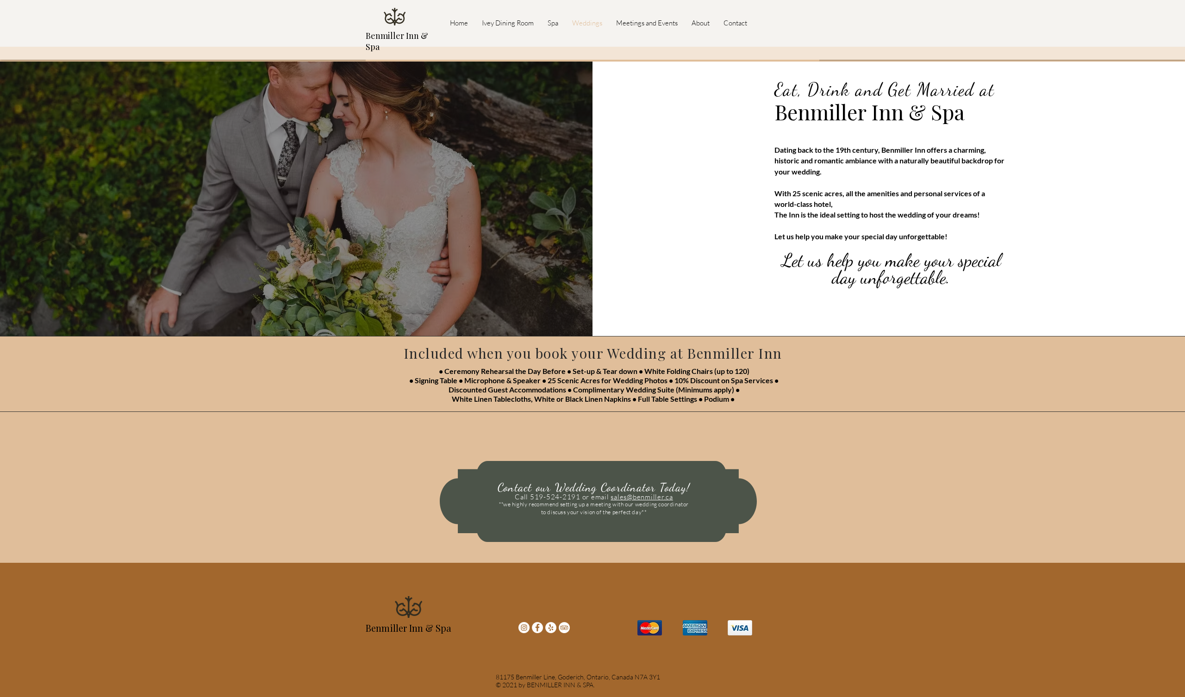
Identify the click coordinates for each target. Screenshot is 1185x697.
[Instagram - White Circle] (524, 627)
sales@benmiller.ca (642, 496)
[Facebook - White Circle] (537, 627)
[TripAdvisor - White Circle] (564, 627)
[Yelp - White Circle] (550, 627)
